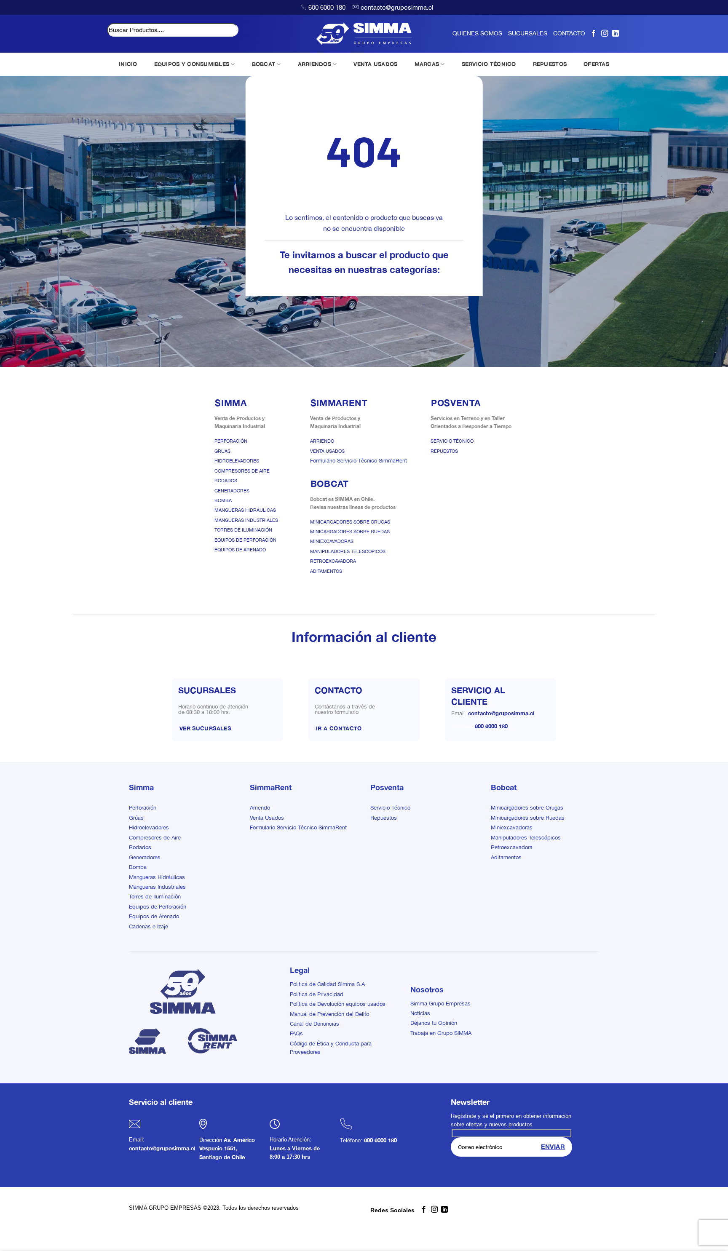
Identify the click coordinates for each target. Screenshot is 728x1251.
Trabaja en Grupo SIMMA (440, 1033)
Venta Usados (327, 451)
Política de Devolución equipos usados (337, 1004)
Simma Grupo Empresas (440, 1003)
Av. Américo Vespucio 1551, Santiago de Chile (227, 1148)
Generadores (231, 490)
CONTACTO (569, 33)
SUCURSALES (527, 33)
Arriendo (322, 441)
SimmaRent (271, 787)
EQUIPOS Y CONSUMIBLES (191, 64)
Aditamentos (326, 571)
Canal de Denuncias (314, 1024)
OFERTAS (596, 64)
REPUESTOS (550, 64)
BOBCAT (264, 64)
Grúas (222, 451)
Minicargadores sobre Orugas (350, 521)
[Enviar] (246, 30)
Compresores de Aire (242, 470)
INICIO (128, 64)
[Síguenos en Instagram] (604, 33)
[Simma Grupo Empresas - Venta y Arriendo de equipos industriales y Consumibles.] (364, 33)
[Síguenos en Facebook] (593, 33)
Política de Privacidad (316, 994)
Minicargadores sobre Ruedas (350, 531)
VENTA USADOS (375, 64)
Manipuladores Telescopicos (347, 551)
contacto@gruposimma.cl (397, 7)
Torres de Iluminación (243, 529)
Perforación (230, 441)
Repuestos (444, 451)
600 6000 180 (326, 7)
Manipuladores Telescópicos (526, 837)
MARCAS (427, 64)
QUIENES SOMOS (477, 33)
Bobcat (504, 787)
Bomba (223, 500)
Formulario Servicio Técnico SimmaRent (358, 460)
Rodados (225, 480)
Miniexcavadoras (331, 541)
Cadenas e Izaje (148, 926)
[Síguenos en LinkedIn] (615, 33)
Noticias (420, 1013)
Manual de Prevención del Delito (329, 1014)
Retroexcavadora (333, 561)
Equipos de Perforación (245, 540)
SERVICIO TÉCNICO (489, 64)
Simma (141, 787)
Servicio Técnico (452, 441)
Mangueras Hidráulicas (245, 510)
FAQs (296, 1033)
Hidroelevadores (236, 460)
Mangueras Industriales (246, 520)
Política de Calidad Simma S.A (327, 984)
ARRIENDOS (314, 64)
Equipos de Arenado (240, 549)
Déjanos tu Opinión (433, 1023)
